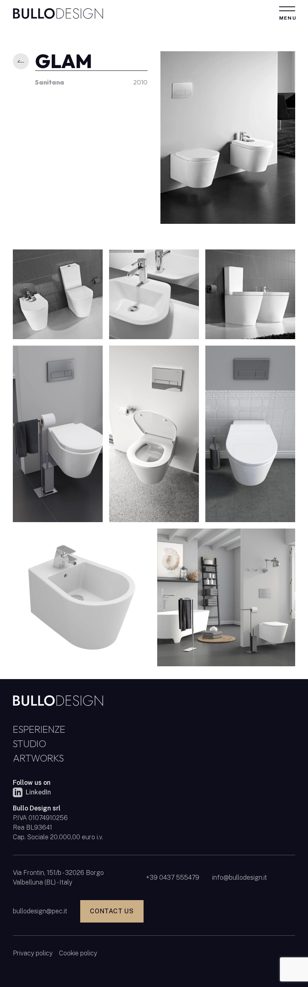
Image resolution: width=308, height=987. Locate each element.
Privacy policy (33, 953)
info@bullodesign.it (239, 877)
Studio (29, 744)
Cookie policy (78, 953)
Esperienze (39, 729)
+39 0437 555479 (172, 877)
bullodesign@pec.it (40, 911)
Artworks (38, 758)
